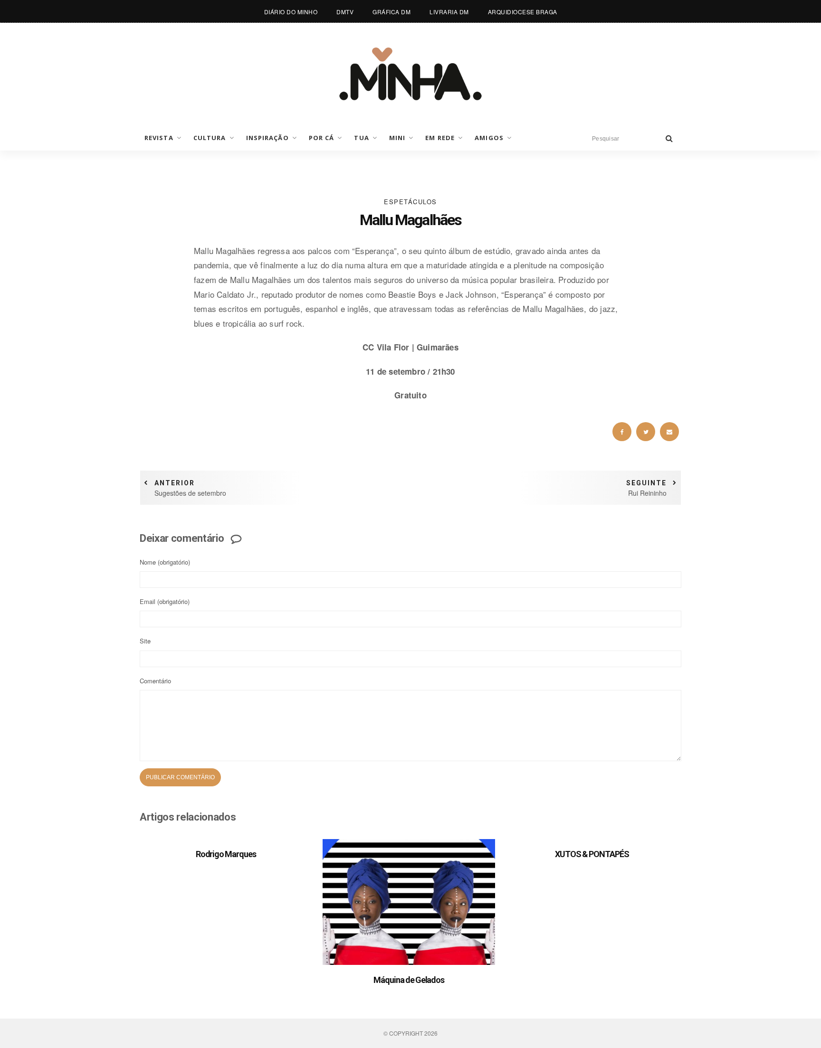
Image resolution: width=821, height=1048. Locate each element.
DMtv (344, 12)
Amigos (489, 137)
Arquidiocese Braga (522, 12)
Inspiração (267, 137)
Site (145, 640)
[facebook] (621, 431)
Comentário (155, 680)
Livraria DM (449, 12)
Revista (158, 137)
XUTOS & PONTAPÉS (592, 854)
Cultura (209, 137)
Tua (361, 137)
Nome (165, 561)
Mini (397, 137)
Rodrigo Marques (226, 854)
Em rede (440, 137)
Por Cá (321, 137)
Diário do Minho (291, 12)
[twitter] (645, 431)
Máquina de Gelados (408, 980)
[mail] (669, 431)
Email (165, 601)
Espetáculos (410, 201)
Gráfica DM (391, 12)
